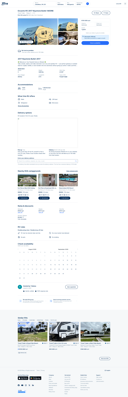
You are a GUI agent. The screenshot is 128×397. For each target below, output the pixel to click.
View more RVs (105, 358)
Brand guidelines (53, 385)
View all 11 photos (27, 41)
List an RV (118, 3)
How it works (83, 377)
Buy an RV (67, 383)
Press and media (53, 383)
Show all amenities (23, 106)
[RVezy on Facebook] (19, 385)
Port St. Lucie (54, 320)
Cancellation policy (85, 387)
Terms (38, 370)
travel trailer (32, 320)
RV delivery (83, 379)
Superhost (67, 389)
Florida (46, 320)
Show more (21, 68)
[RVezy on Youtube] (22, 385)
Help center (99, 377)
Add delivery (24, 198)
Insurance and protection (86, 381)
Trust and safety (84, 383)
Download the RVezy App (71, 387)
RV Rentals (67, 381)
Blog (50, 379)
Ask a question (71, 287)
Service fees (83, 385)
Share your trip (84, 389)
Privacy (43, 370)
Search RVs (67, 377)
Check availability (95, 43)
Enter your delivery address (26, 158)
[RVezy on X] (29, 385)
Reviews (51, 389)
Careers (51, 381)
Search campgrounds (70, 385)
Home (19, 320)
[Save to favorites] (45, 323)
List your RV (67, 379)
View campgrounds (72, 171)
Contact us (99, 379)
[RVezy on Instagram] (26, 385)
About (50, 377)
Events (66, 391)
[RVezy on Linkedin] (33, 385)
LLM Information (100, 381)
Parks (66, 393)
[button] (44, 3)
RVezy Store (52, 391)
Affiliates (51, 387)
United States (40, 320)
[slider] (44, 343)
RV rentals (25, 320)
